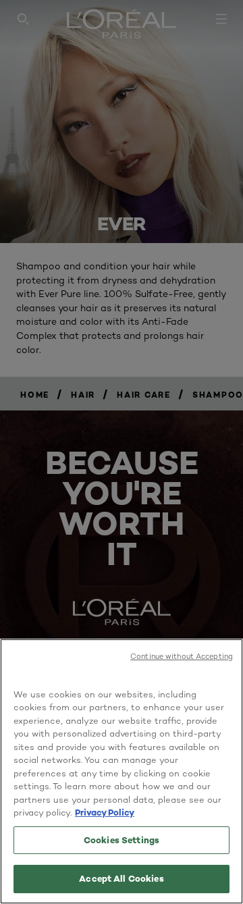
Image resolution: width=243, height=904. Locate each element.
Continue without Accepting (181, 656)
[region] (121, 771)
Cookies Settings (121, 839)
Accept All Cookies (121, 878)
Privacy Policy (104, 812)
